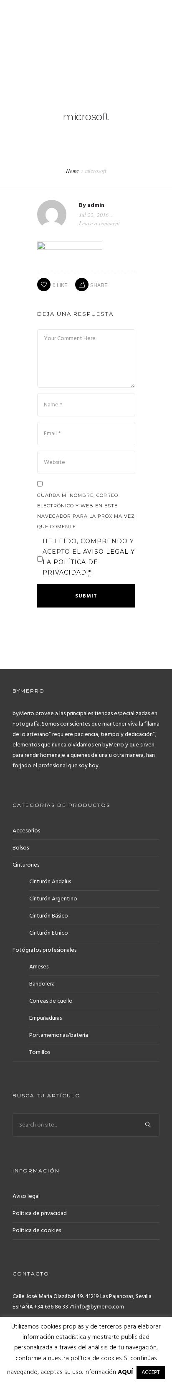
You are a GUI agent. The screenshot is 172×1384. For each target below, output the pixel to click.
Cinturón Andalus (50, 882)
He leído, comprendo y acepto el (89, 556)
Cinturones (26, 865)
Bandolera (42, 984)
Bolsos (21, 848)
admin (95, 205)
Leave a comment (99, 223)
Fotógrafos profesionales (44, 950)
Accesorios (26, 831)
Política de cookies (37, 1230)
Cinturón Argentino (53, 899)
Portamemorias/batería (58, 1035)
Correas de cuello (51, 1001)
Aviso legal (26, 1196)
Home (72, 170)
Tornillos (39, 1052)
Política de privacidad (40, 1213)
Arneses (38, 967)
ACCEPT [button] (151, 1372)
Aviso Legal (107, 551)
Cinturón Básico (48, 916)
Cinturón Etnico (48, 933)
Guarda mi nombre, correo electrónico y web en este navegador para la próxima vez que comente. (86, 510)
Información (108, 1372)
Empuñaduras (45, 1018)
